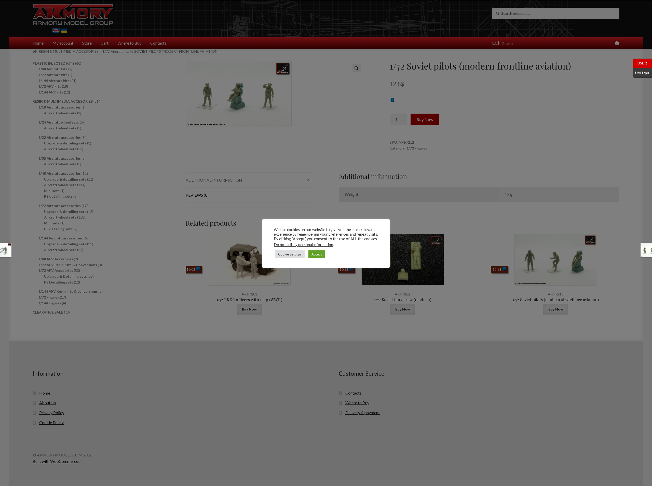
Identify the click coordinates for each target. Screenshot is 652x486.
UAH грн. (641, 72)
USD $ (640, 63)
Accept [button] (316, 254)
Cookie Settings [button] (290, 254)
